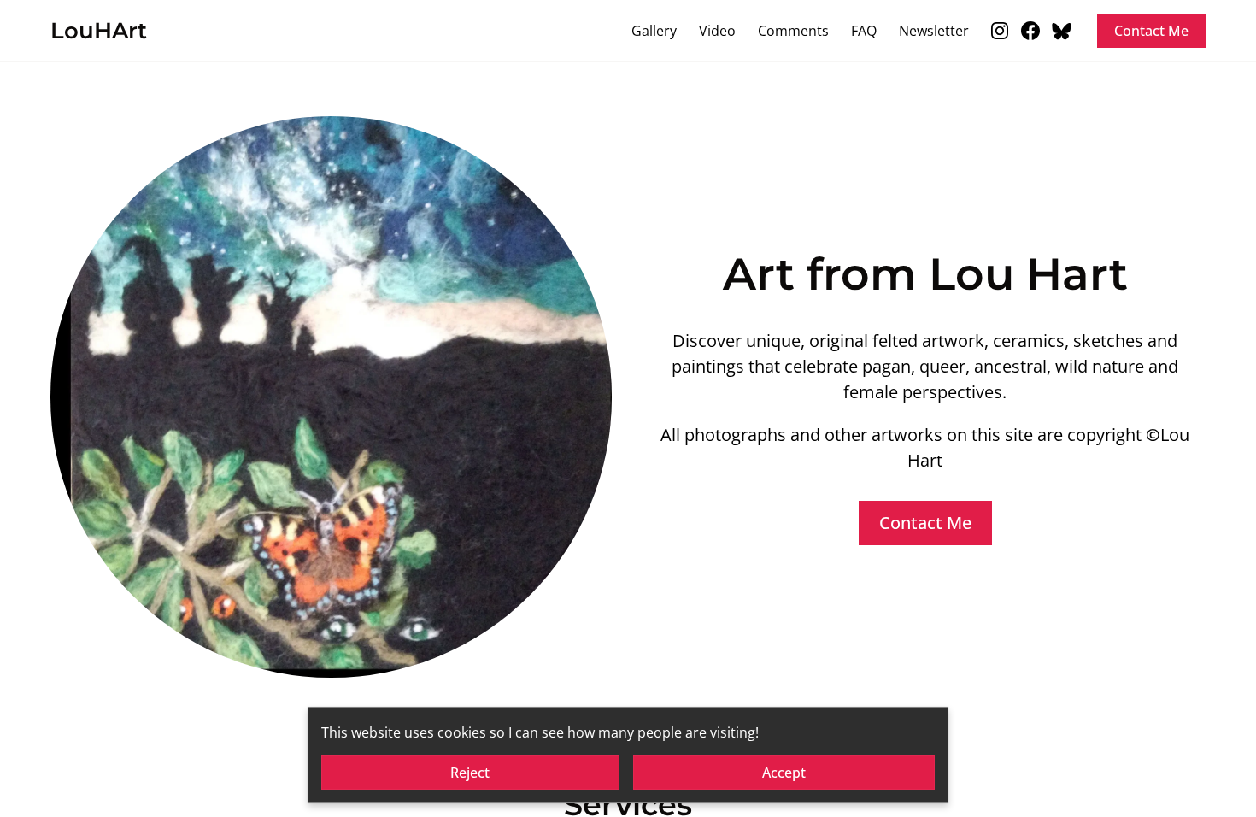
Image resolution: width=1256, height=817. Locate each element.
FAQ (864, 30)
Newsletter (934, 30)
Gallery (654, 30)
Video (717, 30)
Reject (470, 772)
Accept (784, 772)
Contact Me (1151, 30)
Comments (793, 30)
